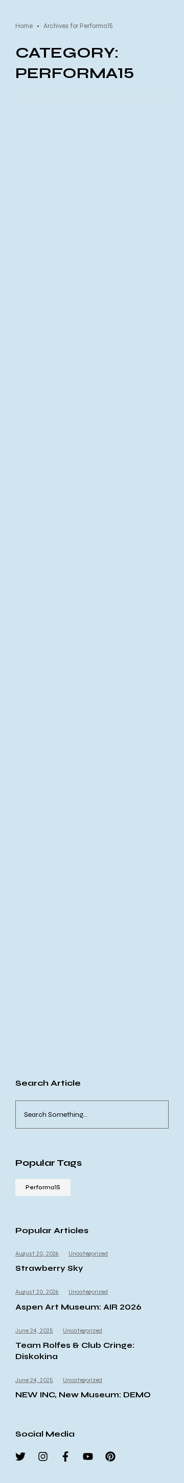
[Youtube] (88, 1456)
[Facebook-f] (65, 1456)
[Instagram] (43, 1456)
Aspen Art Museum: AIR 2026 (78, 1307)
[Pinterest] (110, 1456)
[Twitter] (20, 1456)
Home (24, 26)
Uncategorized (88, 1253)
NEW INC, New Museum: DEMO (83, 1394)
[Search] (163, 1115)
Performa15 (43, 1187)
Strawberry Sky (49, 1268)
